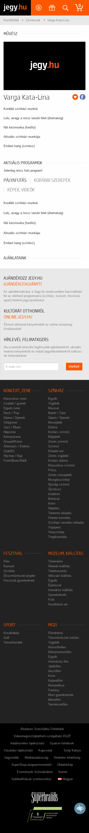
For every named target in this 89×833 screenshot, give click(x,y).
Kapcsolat (45, 750)
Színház (56, 390)
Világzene (10, 422)
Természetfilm (58, 704)
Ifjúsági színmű (58, 484)
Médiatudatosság (36, 757)
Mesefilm (54, 699)
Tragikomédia (57, 537)
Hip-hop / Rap (13, 456)
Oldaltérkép (65, 765)
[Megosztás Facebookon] (82, 97)
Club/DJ (9, 451)
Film (6, 561)
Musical (53, 408)
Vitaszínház (56, 532)
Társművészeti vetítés (63, 637)
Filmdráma (55, 633)
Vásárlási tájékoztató (18, 750)
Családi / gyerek (15, 403)
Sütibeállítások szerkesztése (31, 779)
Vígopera (54, 527)
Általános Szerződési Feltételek (42, 729)
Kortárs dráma (58, 460)
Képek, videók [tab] (21, 190)
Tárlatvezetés (57, 571)
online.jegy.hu (18, 317)
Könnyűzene (12, 437)
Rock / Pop (11, 413)
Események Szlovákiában (35, 772)
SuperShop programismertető (31, 765)
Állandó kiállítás (59, 566)
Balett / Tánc (57, 413)
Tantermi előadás (60, 513)
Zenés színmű (58, 441)
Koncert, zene (17, 390)
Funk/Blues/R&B (15, 460)
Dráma (52, 427)
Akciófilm (54, 671)
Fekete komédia (59, 518)
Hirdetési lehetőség (67, 757)
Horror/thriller (57, 647)
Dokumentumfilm (59, 652)
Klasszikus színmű (61, 465)
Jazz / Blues (12, 427)
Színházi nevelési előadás (66, 522)
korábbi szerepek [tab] (52, 180)
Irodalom (54, 494)
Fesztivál (13, 553)
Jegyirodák (11, 757)
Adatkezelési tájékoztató (27, 743)
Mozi (52, 625)
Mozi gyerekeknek (60, 695)
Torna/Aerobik (13, 642)
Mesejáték (55, 422)
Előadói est (56, 451)
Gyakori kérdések (62, 743)
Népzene (10, 432)
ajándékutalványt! (23, 284)
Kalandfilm (55, 680)
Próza (52, 470)
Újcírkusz (54, 489)
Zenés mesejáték (60, 475)
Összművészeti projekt (19, 575)
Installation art (58, 604)
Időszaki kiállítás (59, 575)
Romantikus (56, 685)
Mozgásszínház (59, 479)
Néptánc (54, 508)
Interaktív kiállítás (60, 590)
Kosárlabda (11, 633)
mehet (74, 366)
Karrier (62, 772)
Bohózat (54, 499)
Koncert (9, 566)
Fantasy (53, 690)
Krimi (51, 503)
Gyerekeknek (57, 595)
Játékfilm (54, 666)
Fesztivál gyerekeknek (19, 580)
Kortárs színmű (58, 432)
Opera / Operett (14, 417)
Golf (6, 637)
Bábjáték (54, 437)
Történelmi (55, 561)
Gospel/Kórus (13, 441)
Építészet (54, 585)
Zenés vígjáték (58, 456)
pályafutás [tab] (15, 180)
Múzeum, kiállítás (66, 553)
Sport (9, 625)
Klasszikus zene (15, 398)
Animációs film (58, 661)
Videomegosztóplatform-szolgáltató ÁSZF (42, 736)
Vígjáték (54, 403)
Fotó (51, 599)
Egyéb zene (12, 408)
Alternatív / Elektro (16, 446)
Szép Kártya (72, 750)
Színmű (53, 446)
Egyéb (52, 398)
